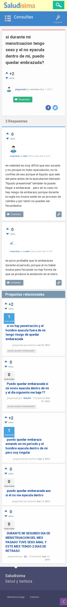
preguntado (20, 89)
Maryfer (27, 398)
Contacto (34, 597)
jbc (25, 556)
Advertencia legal (15, 597)
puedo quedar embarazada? (21, 351)
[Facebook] (48, 107)
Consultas (23, 17)
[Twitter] (55, 107)
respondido (14, 156)
